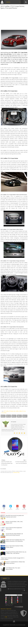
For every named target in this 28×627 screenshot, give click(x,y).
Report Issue (8, 608)
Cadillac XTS (21, 411)
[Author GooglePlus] (22, 433)
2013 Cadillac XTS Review (8, 411)
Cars (25, 411)
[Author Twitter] (17, 433)
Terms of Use (3, 608)
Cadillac (17, 411)
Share (4, 416)
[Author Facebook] (14, 433)
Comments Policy (16, 472)
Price (2, 412)
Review (5, 412)
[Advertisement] (14, 19)
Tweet (9, 416)
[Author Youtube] (24, 433)
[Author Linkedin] (19, 433)
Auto (14, 411)
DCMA (6, 616)
